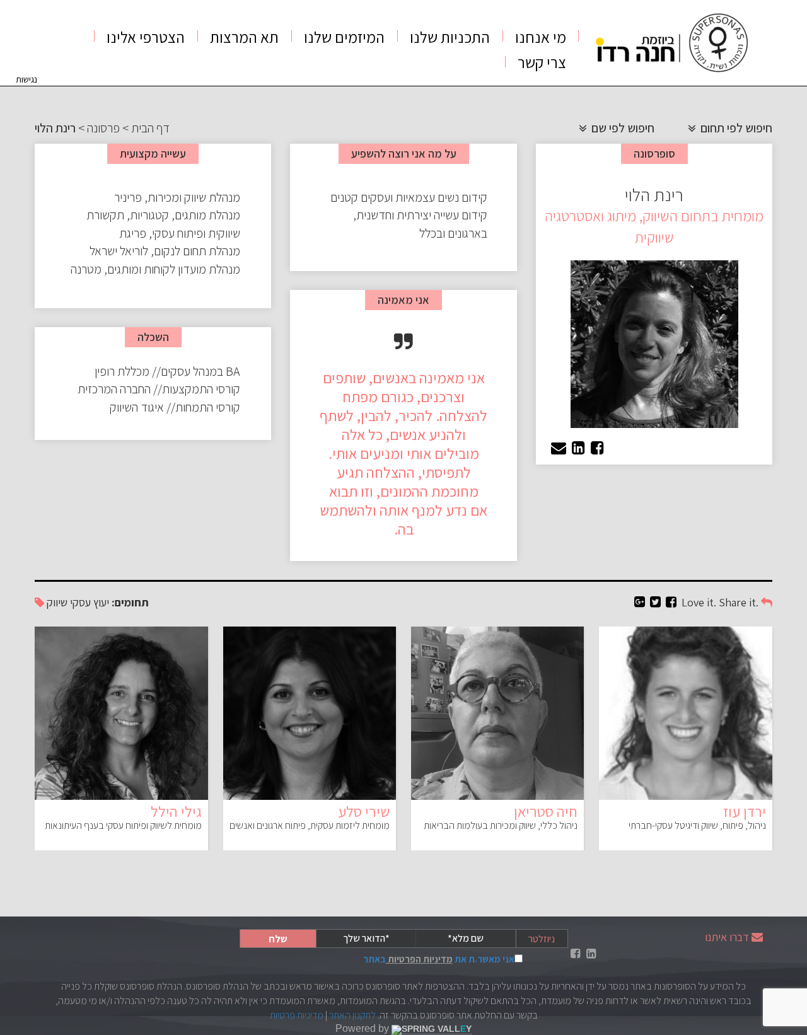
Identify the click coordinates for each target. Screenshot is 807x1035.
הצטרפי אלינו (146, 36)
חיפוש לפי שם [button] (621, 128)
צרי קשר (542, 62)
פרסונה (103, 128)
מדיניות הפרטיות (419, 959)
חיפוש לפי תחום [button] (735, 128)
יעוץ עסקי (89, 602)
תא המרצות (244, 36)
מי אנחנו (540, 36)
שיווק (57, 602)
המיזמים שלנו (344, 36)
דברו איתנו (727, 937)
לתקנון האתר (352, 1015)
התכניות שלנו (450, 36)
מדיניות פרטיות (296, 1015)
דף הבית (150, 128)
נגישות (26, 79)
